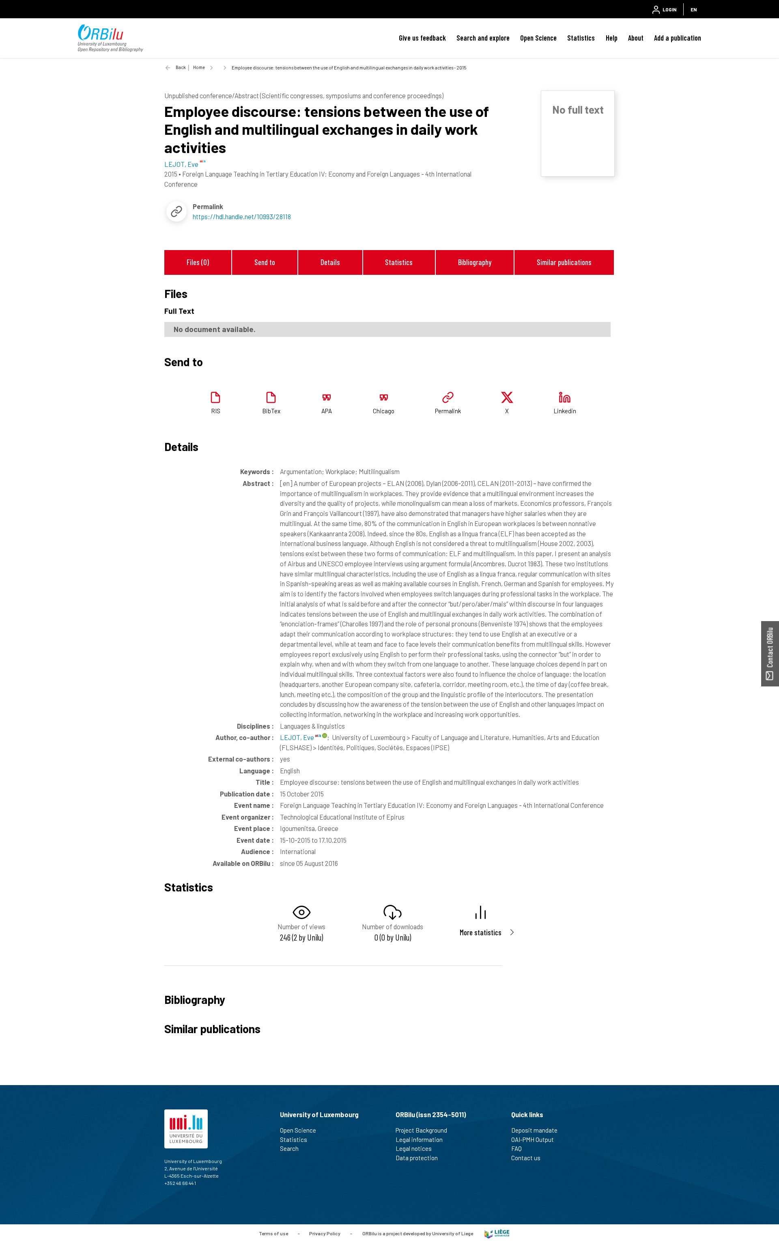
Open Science (538, 37)
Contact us (525, 1157)
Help (612, 37)
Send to (264, 262)
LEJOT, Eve (297, 737)
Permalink (448, 410)
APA (326, 410)
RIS (215, 410)
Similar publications (564, 262)
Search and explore (483, 37)
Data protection (417, 1157)
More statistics (480, 932)
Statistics (581, 37)
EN (694, 9)
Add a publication (677, 37)
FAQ (516, 1148)
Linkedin (564, 410)
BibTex (271, 410)
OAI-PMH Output (532, 1139)
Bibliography (474, 262)
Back (181, 67)
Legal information (419, 1139)
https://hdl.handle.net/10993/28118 (242, 216)
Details (330, 262)
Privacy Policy (324, 1233)
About (635, 37)
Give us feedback (422, 37)
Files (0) (198, 262)
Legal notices (414, 1148)
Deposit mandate (534, 1130)
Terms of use (273, 1233)
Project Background (421, 1130)
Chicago (383, 410)
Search (289, 1148)
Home (199, 67)
